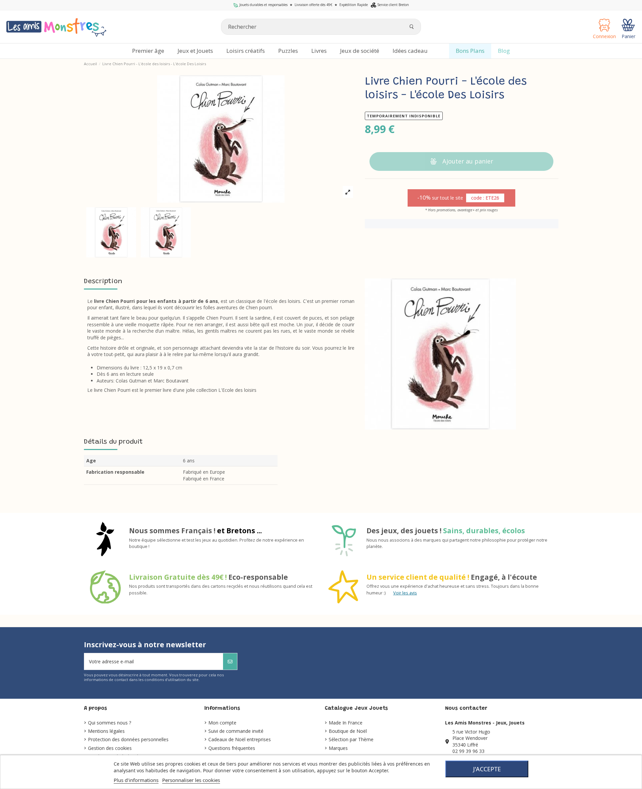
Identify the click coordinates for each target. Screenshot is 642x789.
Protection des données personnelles (128, 739)
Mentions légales (106, 731)
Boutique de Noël (348, 731)
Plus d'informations (136, 780)
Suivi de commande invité (235, 731)
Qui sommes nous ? (109, 722)
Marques (338, 748)
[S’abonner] (230, 661)
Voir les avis (405, 593)
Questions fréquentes (231, 748)
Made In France (345, 722)
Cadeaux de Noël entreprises (239, 739)
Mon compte (222, 722)
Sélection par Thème (351, 739)
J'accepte (487, 769)
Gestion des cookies (110, 748)
